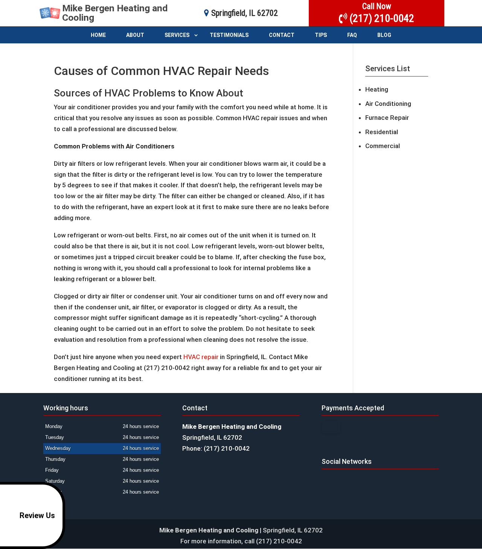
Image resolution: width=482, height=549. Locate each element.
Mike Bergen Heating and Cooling (115, 13)
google (328, 481)
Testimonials (229, 35)
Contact (281, 35)
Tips (321, 35)
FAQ (352, 35)
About (135, 35)
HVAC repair (200, 357)
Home (98, 35)
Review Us (37, 515)
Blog (384, 35)
